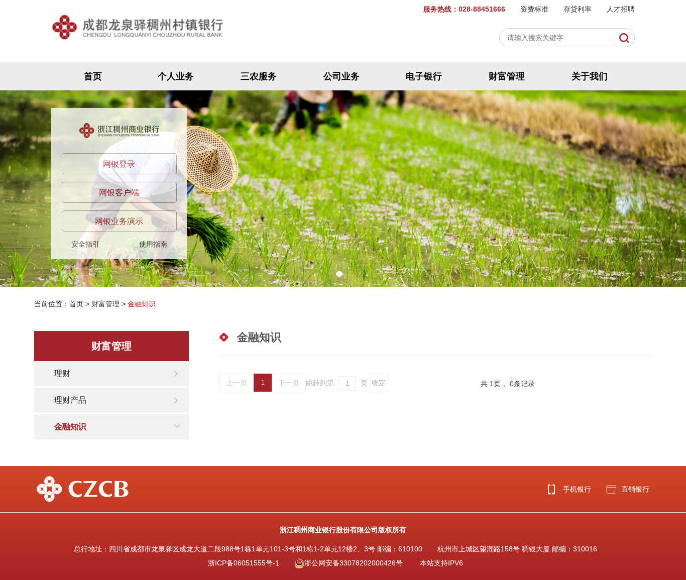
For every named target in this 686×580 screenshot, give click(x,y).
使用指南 (153, 244)
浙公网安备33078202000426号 (353, 563)
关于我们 (589, 76)
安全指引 (85, 244)
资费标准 (534, 9)
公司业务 (341, 76)
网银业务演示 (119, 221)
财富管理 (507, 76)
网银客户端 (119, 192)
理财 (62, 373)
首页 (93, 76)
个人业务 (176, 76)
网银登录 (119, 164)
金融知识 (142, 304)
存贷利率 (577, 9)
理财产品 (70, 400)
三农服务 (259, 76)
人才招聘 (621, 9)
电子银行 (424, 76)
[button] (339, 274)
